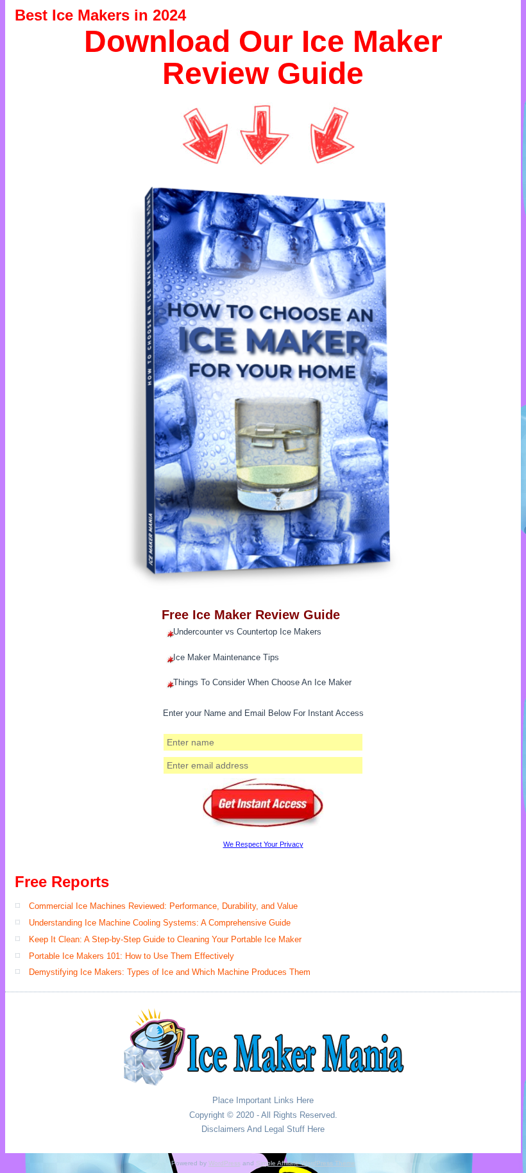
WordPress (224, 1163)
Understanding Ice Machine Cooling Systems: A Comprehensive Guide (160, 923)
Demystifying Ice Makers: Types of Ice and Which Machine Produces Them (169, 972)
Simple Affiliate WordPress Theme (305, 1163)
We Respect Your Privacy (263, 844)
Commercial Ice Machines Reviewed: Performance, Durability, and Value (163, 906)
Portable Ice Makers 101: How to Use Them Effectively (131, 956)
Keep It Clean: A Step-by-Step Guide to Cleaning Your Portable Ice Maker (165, 939)
